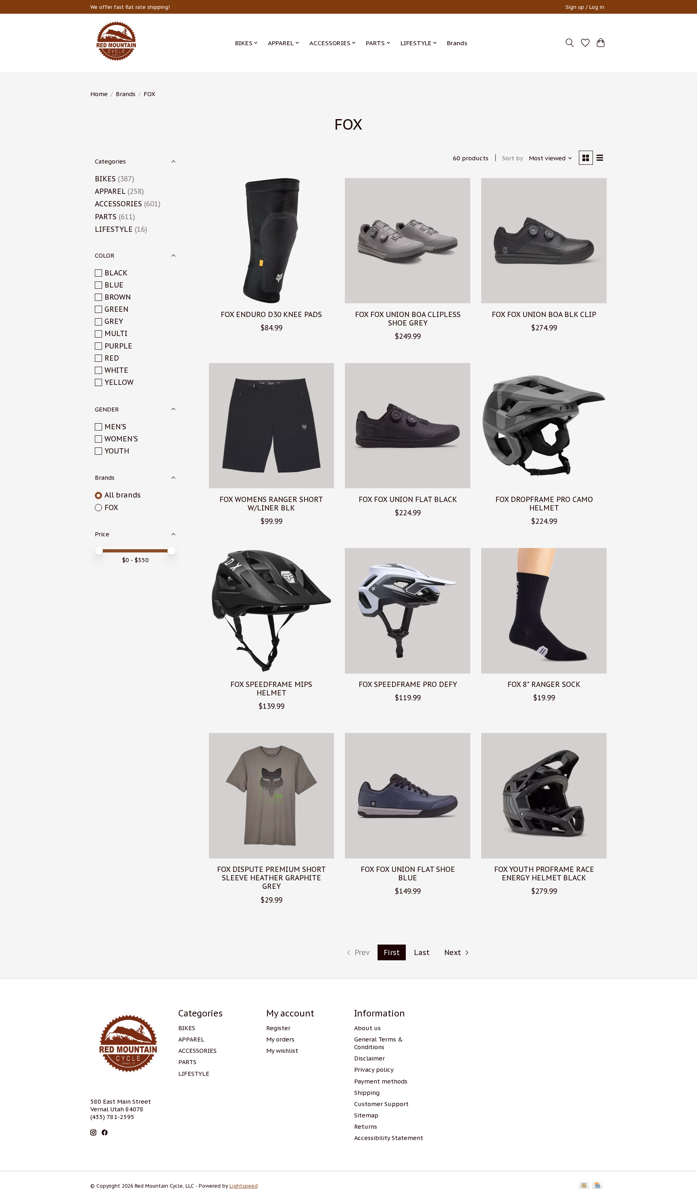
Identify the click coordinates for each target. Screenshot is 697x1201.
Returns (365, 1126)
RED (111, 358)
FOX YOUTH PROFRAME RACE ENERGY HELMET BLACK (544, 873)
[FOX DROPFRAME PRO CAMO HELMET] (543, 425)
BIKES (105, 178)
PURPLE (118, 346)
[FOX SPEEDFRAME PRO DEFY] (407, 610)
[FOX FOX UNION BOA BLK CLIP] (543, 240)
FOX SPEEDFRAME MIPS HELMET (271, 688)
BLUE (113, 285)
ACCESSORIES (118, 203)
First (392, 952)
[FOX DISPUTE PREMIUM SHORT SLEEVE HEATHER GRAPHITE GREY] (271, 795)
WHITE (116, 370)
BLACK (115, 272)
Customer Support (381, 1104)
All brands (122, 495)
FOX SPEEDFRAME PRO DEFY (408, 684)
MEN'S (115, 426)
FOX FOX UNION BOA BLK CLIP (544, 314)
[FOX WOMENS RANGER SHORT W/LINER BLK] (271, 425)
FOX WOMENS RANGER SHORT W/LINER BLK (271, 503)
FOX (111, 507)
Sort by (512, 158)
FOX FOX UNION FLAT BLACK (408, 499)
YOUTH (116, 451)
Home (99, 94)
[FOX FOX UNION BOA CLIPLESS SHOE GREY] (407, 240)
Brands (457, 43)
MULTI (115, 333)
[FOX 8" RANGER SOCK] (543, 610)
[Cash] (584, 1186)
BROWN (117, 297)
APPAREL (110, 191)
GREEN (116, 309)
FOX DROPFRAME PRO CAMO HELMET (544, 503)
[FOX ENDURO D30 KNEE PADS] (271, 240)
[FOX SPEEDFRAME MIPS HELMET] (271, 610)
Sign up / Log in (585, 7)
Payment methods (380, 1081)
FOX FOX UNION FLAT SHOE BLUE (408, 873)
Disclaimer (369, 1058)
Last (422, 952)
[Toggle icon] (570, 43)
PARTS (106, 216)
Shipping (367, 1092)
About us (367, 1028)
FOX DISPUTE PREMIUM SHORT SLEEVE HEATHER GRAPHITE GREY (271, 878)
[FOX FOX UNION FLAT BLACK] (407, 425)
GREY (113, 321)
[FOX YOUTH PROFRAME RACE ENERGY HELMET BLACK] (543, 795)
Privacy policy (374, 1069)
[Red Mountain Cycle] (116, 43)
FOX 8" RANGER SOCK (543, 684)
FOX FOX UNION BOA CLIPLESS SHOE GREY (408, 319)
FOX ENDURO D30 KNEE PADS (271, 314)
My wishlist (282, 1050)
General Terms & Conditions (378, 1043)
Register (278, 1028)
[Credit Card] (597, 1186)
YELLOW (119, 382)
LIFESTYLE (114, 229)
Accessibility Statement (388, 1138)
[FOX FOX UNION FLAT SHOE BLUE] (407, 795)
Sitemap (366, 1115)
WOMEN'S (121, 438)
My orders (280, 1039)
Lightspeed (244, 1186)
